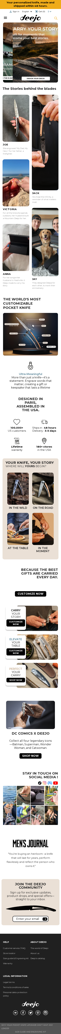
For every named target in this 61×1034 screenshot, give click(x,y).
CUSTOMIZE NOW (31, 593)
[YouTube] (15, 1012)
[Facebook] (23, 1012)
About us (34, 953)
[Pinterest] (37, 1012)
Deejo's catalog (37, 958)
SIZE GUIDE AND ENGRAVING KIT (30, 1032)
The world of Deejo (39, 948)
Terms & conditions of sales (16, 987)
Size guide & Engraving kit (16, 958)
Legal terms (9, 982)
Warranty (7, 963)
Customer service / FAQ (14, 948)
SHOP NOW (15, 680)
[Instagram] (45, 1012)
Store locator (9, 953)
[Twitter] (30, 1012)
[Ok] (45, 919)
